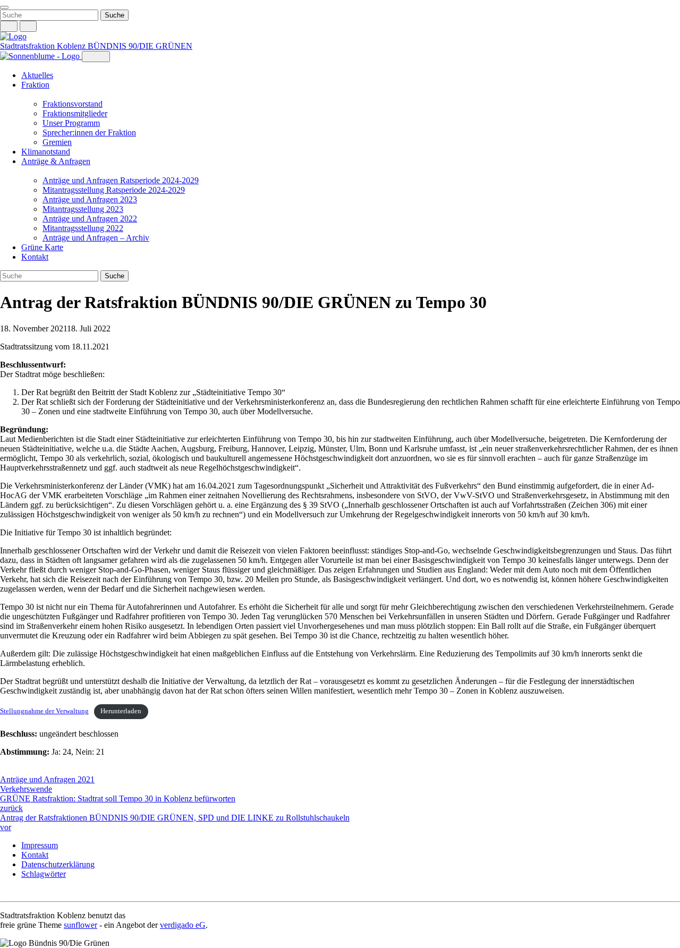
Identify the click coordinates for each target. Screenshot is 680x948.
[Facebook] (16, 891)
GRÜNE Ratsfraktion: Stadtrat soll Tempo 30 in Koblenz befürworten (117, 803)
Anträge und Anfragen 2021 (47, 779)
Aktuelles (37, 75)
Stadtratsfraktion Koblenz (44, 45)
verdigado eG (183, 924)
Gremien (57, 142)
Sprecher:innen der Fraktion (89, 132)
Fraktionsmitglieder (74, 113)
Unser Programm (71, 122)
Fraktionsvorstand (72, 103)
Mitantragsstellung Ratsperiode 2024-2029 (113, 189)
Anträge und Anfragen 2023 (89, 199)
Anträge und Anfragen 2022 (89, 218)
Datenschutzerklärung (58, 864)
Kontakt (34, 256)
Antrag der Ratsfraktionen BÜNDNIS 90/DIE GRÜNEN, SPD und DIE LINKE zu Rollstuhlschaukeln (175, 822)
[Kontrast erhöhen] (28, 26)
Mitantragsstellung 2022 (82, 228)
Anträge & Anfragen (55, 161)
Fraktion (35, 84)
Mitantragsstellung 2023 (82, 208)
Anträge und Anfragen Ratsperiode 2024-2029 (120, 180)
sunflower (80, 924)
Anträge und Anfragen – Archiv (95, 237)
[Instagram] (5, 891)
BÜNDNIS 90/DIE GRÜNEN (140, 45)
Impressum (39, 845)
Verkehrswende (26, 788)
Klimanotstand (45, 151)
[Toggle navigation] (4, 7)
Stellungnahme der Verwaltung (44, 711)
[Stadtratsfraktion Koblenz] (13, 36)
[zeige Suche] (9, 26)
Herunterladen (120, 711)
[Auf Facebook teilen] (5, 770)
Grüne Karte (42, 247)
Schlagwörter (43, 873)
